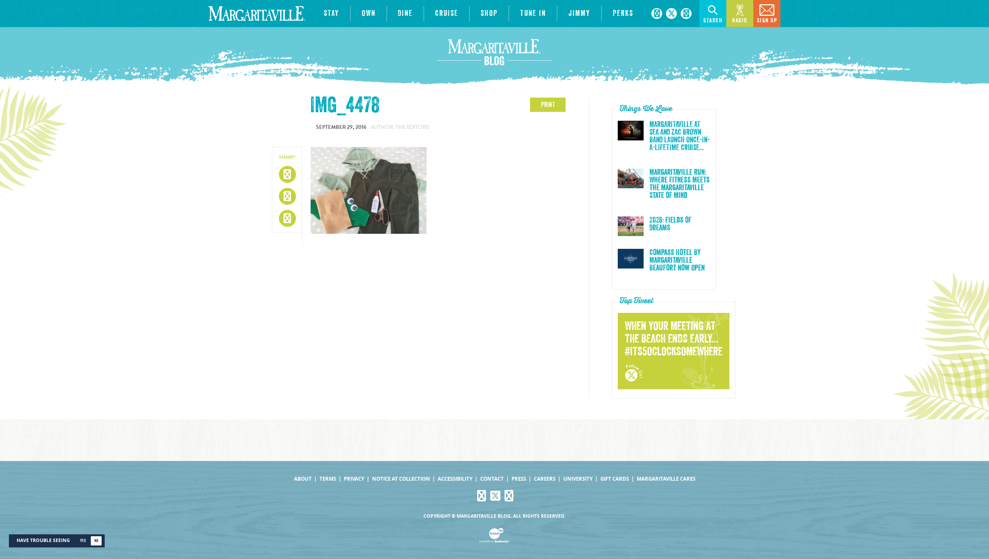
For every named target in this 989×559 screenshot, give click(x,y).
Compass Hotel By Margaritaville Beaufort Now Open (677, 260)
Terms (327, 478)
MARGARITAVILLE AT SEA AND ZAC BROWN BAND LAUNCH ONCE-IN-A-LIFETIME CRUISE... (679, 136)
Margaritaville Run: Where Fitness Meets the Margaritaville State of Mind (679, 184)
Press (518, 478)
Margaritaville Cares (666, 478)
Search (712, 21)
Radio (740, 21)
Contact (492, 478)
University (578, 478)
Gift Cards (614, 478)
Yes (83, 541)
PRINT (548, 104)
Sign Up (767, 21)
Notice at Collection (401, 478)
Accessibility (455, 478)
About (303, 478)
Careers (545, 478)
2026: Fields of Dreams (670, 224)
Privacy (354, 478)
